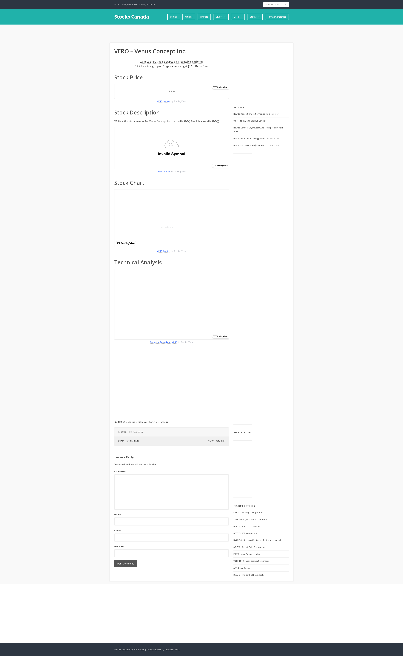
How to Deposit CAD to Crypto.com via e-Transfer (256, 138)
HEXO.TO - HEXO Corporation (246, 526)
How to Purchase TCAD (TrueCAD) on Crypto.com (256, 145)
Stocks (253, 16)
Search (286, 4)
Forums (173, 16)
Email (117, 530)
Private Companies (277, 16)
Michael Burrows (172, 649)
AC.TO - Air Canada (241, 568)
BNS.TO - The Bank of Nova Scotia (248, 574)
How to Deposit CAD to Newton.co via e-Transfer (255, 113)
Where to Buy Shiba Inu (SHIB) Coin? (249, 120)
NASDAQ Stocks (126, 421)
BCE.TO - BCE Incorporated (245, 533)
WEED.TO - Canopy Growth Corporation (251, 560)
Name (117, 514)
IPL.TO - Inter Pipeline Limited (247, 554)
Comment (120, 471)
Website (119, 546)
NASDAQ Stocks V (147, 421)
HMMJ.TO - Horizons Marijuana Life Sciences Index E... (258, 540)
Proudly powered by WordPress (129, 649)
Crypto (219, 16)
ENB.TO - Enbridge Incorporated (248, 512)
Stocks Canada (131, 16)
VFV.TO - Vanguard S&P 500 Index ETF (250, 519)
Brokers (204, 16)
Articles (189, 16)
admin (124, 431)
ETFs (236, 16)
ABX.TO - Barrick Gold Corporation (249, 547)
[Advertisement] (201, 33)
